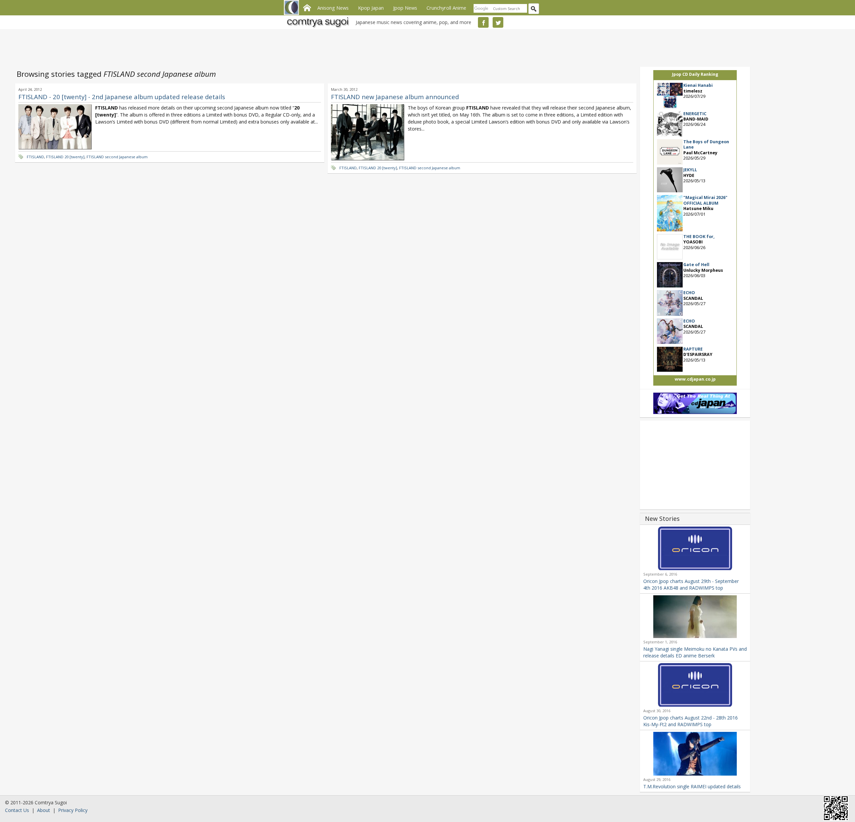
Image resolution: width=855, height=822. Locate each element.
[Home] (307, 7)
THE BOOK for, (699, 236)
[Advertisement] (425, 47)
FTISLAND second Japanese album (117, 156)
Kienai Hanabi (698, 85)
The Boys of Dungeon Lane (706, 144)
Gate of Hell (696, 264)
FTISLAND (35, 156)
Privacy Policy (73, 810)
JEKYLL (690, 170)
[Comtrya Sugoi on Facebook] (483, 22)
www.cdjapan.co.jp (695, 379)
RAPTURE (693, 349)
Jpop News (405, 7)
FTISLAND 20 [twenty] (65, 156)
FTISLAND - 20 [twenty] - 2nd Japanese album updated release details (121, 96)
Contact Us (17, 810)
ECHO (689, 292)
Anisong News (333, 7)
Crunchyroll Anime (446, 7)
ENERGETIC (694, 114)
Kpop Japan (371, 7)
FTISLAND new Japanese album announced (395, 96)
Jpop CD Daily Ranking (695, 74)
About (43, 810)
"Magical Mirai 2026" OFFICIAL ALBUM (705, 200)
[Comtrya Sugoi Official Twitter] (498, 22)
